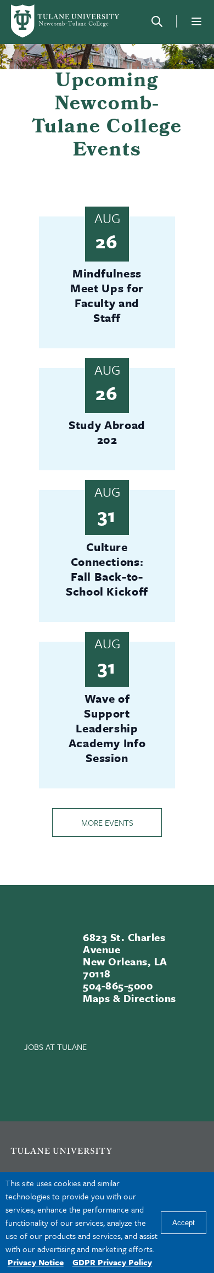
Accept (183, 1223)
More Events (107, 822)
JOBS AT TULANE (55, 1047)
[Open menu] (196, 21)
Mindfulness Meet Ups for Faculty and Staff (107, 295)
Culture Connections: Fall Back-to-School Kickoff (107, 568)
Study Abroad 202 (107, 432)
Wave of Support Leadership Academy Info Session (107, 728)
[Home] (66, 21)
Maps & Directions (129, 998)
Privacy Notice (36, 1262)
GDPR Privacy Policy (112, 1262)
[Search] (157, 21)
